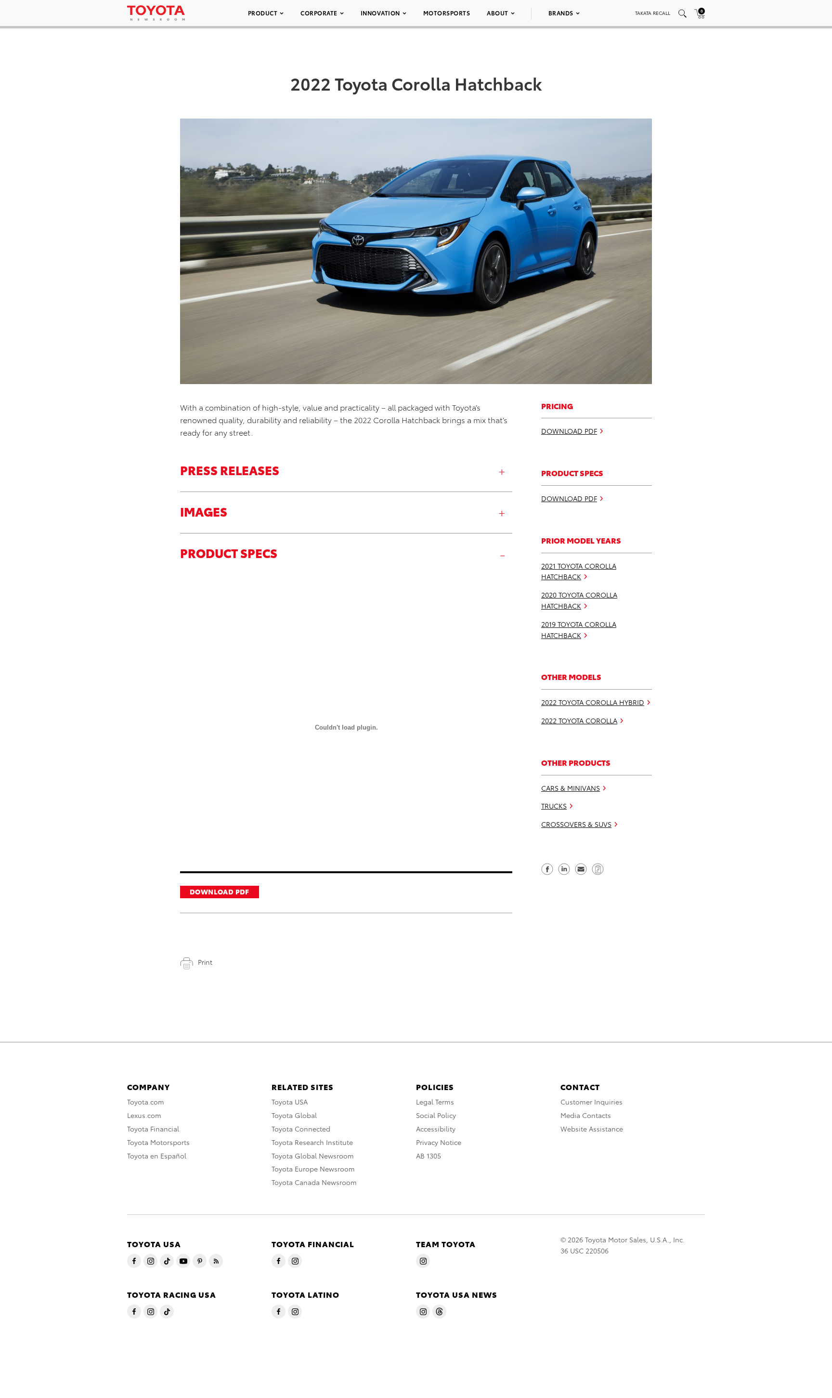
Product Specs (228, 552)
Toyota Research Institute (312, 1142)
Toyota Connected (301, 1128)
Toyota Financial (153, 1128)
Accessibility (435, 1128)
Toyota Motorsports (158, 1142)
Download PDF (219, 891)
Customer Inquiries (591, 1101)
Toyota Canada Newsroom (314, 1182)
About (497, 13)
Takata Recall (652, 12)
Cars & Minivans (570, 788)
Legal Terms (435, 1101)
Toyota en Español (156, 1155)
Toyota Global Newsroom (313, 1155)
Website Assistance (591, 1128)
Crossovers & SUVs (576, 824)
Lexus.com (144, 1115)
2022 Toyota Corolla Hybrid (592, 702)
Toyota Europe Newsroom (313, 1168)
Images (203, 511)
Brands (560, 13)
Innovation (380, 13)
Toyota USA (290, 1101)
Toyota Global (294, 1115)
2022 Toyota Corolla (579, 720)
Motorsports (446, 13)
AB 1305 (428, 1155)
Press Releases (229, 469)
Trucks (554, 806)
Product (263, 13)
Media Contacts (585, 1115)
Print (205, 962)
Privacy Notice (438, 1142)
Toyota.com (145, 1101)
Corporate (319, 13)
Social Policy (436, 1115)
